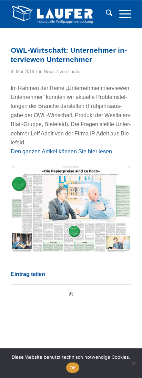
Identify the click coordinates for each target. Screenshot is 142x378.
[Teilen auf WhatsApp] (71, 294)
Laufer (74, 71)
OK (73, 367)
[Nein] (133, 363)
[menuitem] (105, 14)
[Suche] (105, 14)
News (49, 71)
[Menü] (121, 14)
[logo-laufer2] (59, 14)
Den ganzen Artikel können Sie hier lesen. (62, 151)
